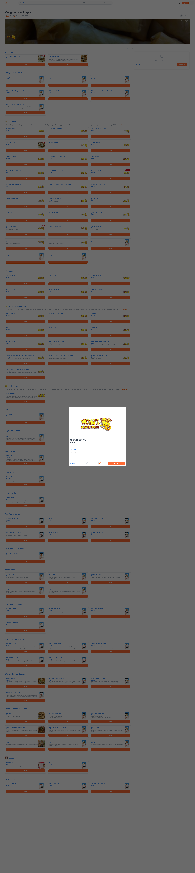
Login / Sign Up (116, 463)
